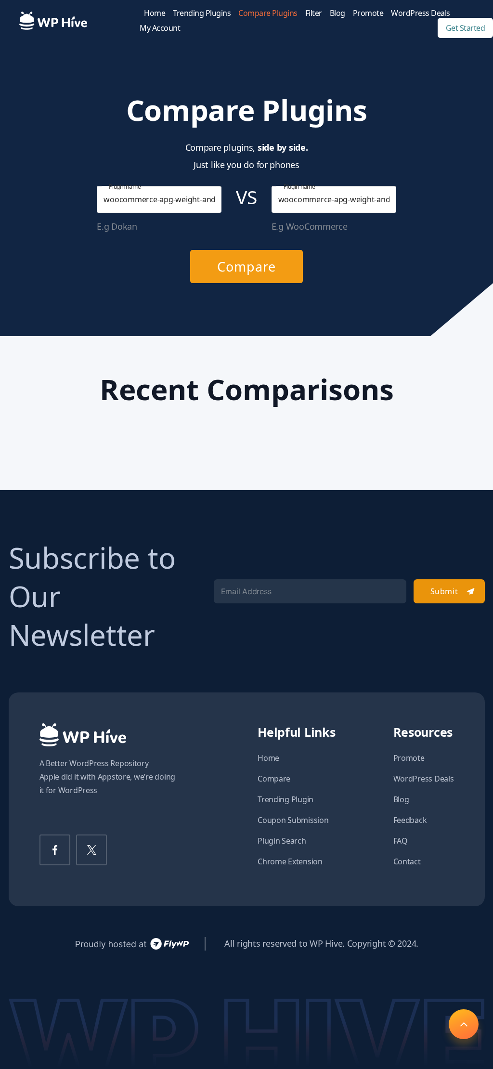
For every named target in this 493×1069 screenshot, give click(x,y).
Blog (337, 13)
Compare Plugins (268, 13)
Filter (313, 13)
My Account (160, 28)
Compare (246, 266)
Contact (407, 861)
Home (154, 13)
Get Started (465, 28)
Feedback (410, 820)
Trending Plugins (202, 13)
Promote (368, 13)
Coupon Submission (293, 820)
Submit (444, 591)
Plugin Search (282, 840)
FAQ (400, 840)
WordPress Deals (420, 13)
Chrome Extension (290, 861)
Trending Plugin (285, 799)
